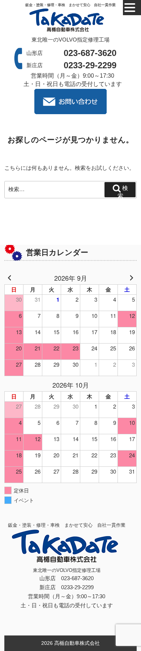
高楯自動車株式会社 (77, 643)
